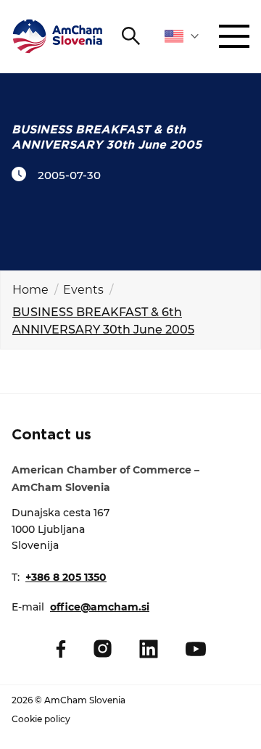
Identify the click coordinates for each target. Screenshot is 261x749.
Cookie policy (41, 718)
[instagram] (103, 649)
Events (83, 290)
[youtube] (196, 649)
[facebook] (61, 649)
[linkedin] (148, 649)
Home (30, 290)
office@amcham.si (99, 606)
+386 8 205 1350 (66, 577)
